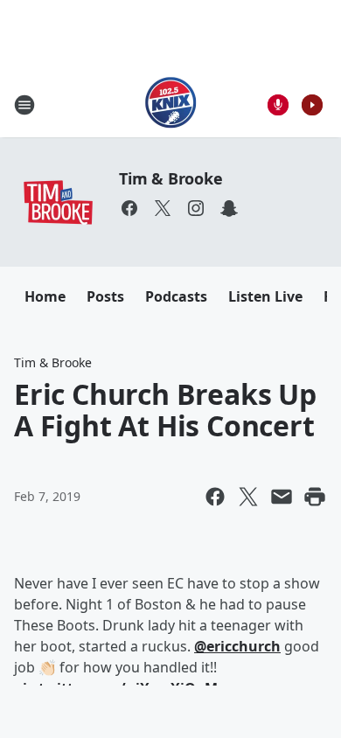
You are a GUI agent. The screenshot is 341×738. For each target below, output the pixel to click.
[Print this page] (315, 496)
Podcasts (176, 296)
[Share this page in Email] (281, 496)
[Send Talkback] (278, 104)
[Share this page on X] (248, 496)
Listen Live (265, 296)
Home (45, 296)
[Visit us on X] (162, 208)
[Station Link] (171, 104)
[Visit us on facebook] (129, 208)
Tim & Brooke (171, 178)
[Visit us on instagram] (195, 208)
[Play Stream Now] (312, 104)
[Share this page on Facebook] (215, 496)
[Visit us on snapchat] (229, 208)
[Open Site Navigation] (24, 104)
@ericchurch (237, 646)
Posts (105, 296)
